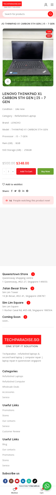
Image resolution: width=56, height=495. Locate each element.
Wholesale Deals (10, 386)
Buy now (45, 171)
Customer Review (11, 431)
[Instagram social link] (11, 481)
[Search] (50, 14)
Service (5, 397)
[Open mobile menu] (52, 5)
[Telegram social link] (27, 191)
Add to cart (26, 171)
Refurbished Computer (13, 381)
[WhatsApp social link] (29, 481)
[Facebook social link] (11, 191)
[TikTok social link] (35, 481)
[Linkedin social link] (23, 191)
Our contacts (8, 420)
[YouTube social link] (17, 481)
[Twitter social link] (15, 191)
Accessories (8, 392)
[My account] (46, 5)
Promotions (8, 410)
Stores (5, 415)
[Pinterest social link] (19, 191)
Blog (4, 444)
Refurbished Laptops (12, 376)
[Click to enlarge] (8, 81)
